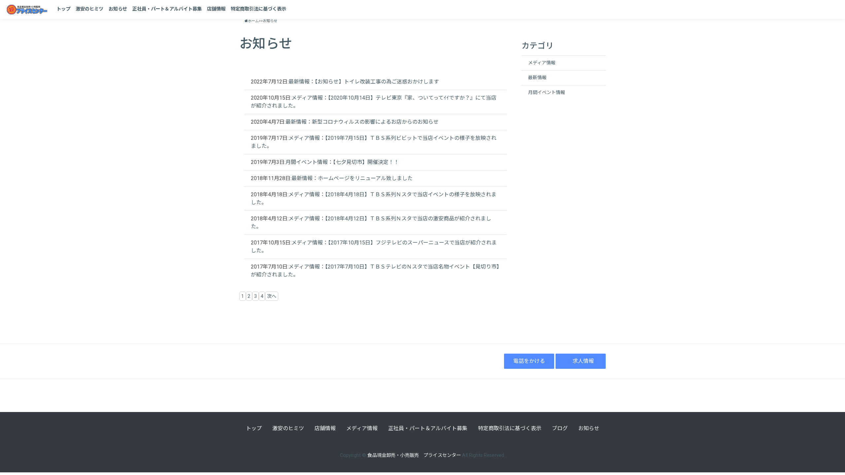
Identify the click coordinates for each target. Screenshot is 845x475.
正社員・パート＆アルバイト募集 (167, 9)
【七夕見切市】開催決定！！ (366, 162)
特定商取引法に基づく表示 (258, 9)
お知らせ (118, 9)
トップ (63, 9)
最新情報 (299, 82)
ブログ (560, 428)
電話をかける (529, 361)
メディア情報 (307, 98)
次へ (271, 296)
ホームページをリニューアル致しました (365, 178)
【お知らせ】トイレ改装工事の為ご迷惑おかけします (377, 82)
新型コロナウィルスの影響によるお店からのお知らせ (375, 122)
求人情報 (583, 361)
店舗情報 (216, 9)
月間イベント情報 (307, 162)
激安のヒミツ (89, 9)
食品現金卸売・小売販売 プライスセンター (414, 455)
